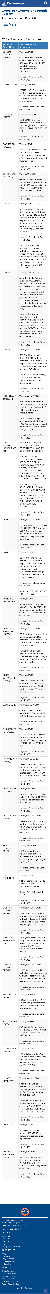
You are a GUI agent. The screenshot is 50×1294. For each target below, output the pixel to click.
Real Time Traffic (8, 1279)
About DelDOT (7, 1236)
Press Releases (8, 1238)
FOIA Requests (8, 1261)
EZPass (17, 1246)
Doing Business (8, 1259)
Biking (4, 1253)
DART (10, 1246)
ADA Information (26, 1288)
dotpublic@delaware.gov (17, 1225)
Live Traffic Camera (9, 1273)
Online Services (8, 1271)
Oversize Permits (9, 1276)
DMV (4, 1246)
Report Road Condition (11, 1284)
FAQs (4, 1244)
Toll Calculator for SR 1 (11, 1281)
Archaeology (7, 1264)
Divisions (5, 1241)
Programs (6, 1256)
